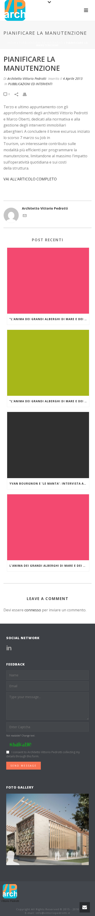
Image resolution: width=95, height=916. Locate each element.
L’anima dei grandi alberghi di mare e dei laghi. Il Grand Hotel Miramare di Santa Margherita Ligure (49, 566)
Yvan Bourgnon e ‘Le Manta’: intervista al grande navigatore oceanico (49, 484)
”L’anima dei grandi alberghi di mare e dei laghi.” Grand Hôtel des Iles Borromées (49, 319)
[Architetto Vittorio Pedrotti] (10, 893)
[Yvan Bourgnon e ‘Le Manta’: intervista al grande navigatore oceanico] (48, 445)
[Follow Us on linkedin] (9, 648)
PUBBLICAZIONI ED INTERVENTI (41, 42)
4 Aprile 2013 (73, 78)
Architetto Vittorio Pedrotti (26, 78)
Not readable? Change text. (20, 735)
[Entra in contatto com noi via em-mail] (25, 216)
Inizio (11, 42)
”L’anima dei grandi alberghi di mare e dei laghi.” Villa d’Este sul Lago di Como (49, 401)
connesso (32, 610)
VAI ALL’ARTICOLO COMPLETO (30, 179)
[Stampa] (27, 93)
